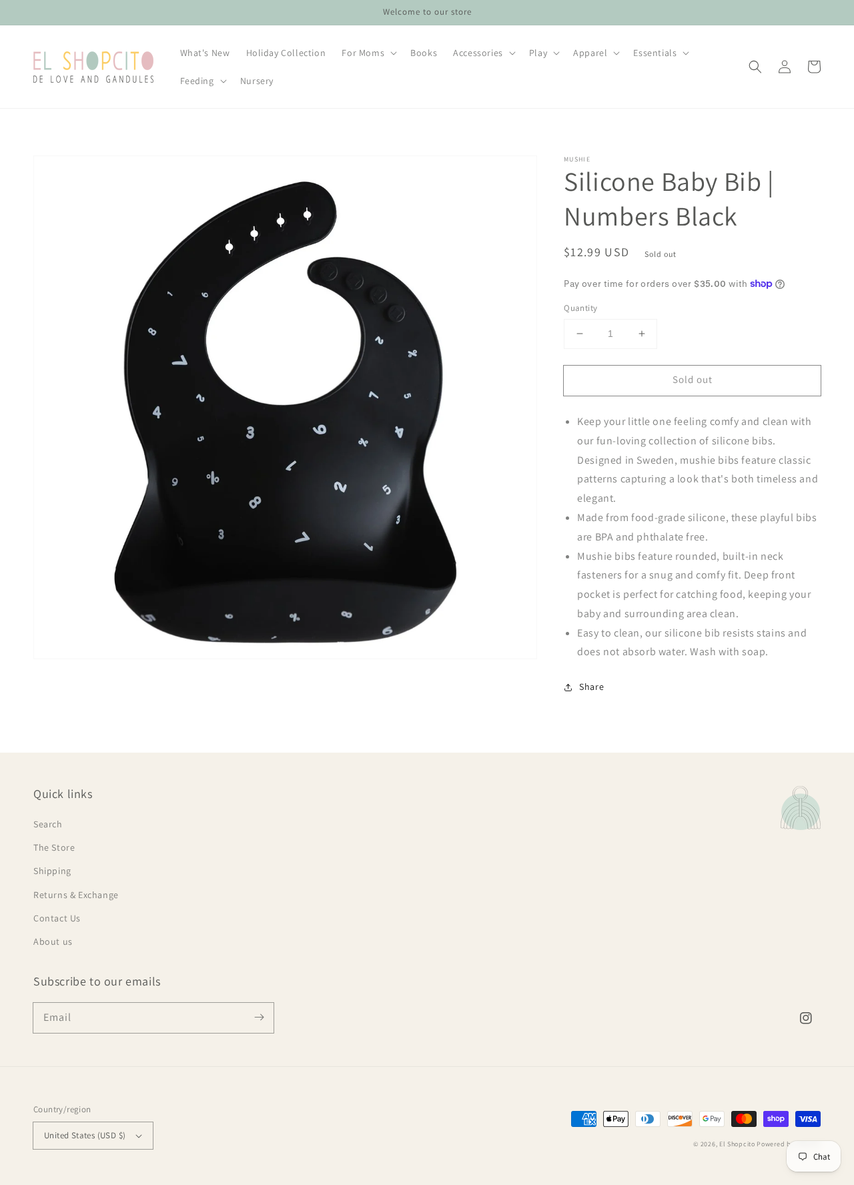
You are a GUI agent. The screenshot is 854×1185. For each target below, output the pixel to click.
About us (53, 941)
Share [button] (591, 687)
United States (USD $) (84, 1135)
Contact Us (57, 918)
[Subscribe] (259, 1017)
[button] (755, 66)
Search (48, 824)
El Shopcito (737, 1144)
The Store (54, 847)
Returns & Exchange (76, 895)
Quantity (580, 308)
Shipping (52, 871)
